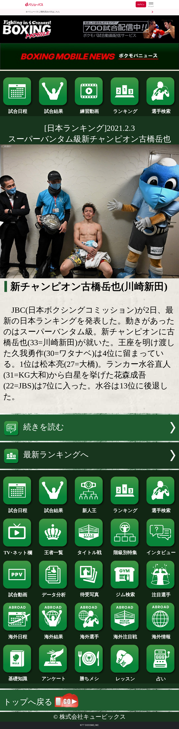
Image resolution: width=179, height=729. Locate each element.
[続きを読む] (89, 438)
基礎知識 (17, 678)
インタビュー (161, 552)
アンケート (54, 678)
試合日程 (17, 111)
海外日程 (17, 636)
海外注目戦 (125, 636)
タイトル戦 (89, 552)
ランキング (125, 111)
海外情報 (161, 636)
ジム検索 (125, 594)
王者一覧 (53, 552)
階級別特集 (125, 552)
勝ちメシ (89, 678)
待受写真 (89, 594)
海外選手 (89, 636)
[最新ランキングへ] (89, 466)
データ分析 (54, 594)
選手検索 (161, 111)
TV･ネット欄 (18, 552)
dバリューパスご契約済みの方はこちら (43, 12)
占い (161, 678)
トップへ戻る (29, 701)
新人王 (89, 510)
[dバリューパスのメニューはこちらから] (151, 5)
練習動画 (89, 111)
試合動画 (17, 594)
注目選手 (161, 594)
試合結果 (53, 111)
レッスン (125, 678)
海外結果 (53, 636)
